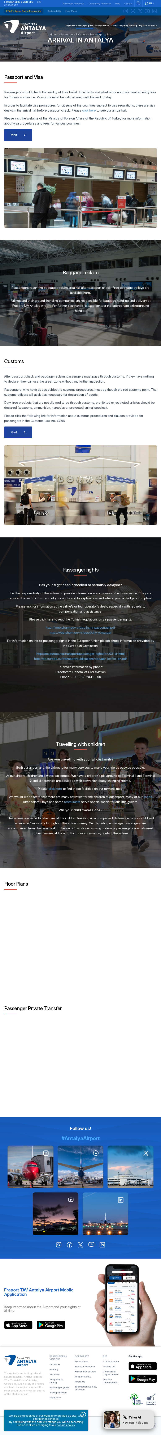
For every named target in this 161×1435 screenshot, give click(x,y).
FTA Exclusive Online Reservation (23, 11)
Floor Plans (71, 11)
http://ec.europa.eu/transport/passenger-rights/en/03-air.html (80, 654)
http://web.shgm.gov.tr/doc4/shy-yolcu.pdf (80, 633)
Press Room (81, 1361)
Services (54, 1374)
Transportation (58, 1392)
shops (147, 797)
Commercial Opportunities (111, 1373)
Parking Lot (109, 1366)
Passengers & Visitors (19, 2)
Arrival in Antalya (80, 40)
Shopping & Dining (56, 1381)
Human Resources (85, 1371)
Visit (14, 135)
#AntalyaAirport (80, 1138)
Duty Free (54, 1364)
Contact (128, 3)
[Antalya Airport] (25, 27)
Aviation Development (110, 1381)
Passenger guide (59, 1387)
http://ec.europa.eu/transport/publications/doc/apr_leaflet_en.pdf (80, 659)
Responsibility (83, 1376)
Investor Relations (85, 1366)
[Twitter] (140, 11)
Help (117, 3)
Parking (53, 1369)
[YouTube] (147, 11)
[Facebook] (132, 11)
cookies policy (66, 1425)
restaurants (72, 802)
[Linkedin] (154, 11)
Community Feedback (99, 3)
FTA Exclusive (111, 1361)
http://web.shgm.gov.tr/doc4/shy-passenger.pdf (80, 627)
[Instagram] (125, 11)
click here (89, 110)
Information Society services (86, 1388)
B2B (39, 2)
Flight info (55, 1397)
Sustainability (54, 11)
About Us (80, 1381)
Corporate (11, 5)
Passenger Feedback (73, 3)
